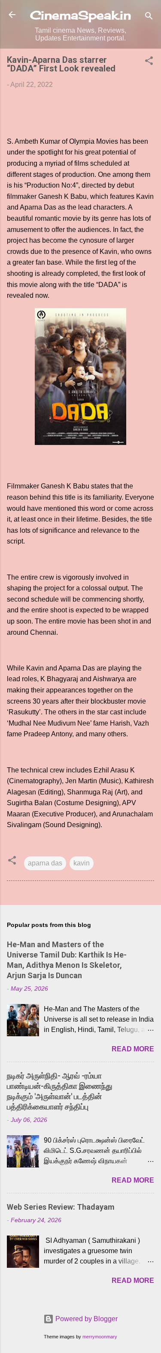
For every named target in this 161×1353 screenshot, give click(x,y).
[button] (149, 62)
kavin (81, 863)
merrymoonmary (99, 1336)
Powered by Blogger (86, 1318)
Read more (133, 1049)
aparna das (45, 863)
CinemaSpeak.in (80, 15)
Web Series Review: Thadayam (61, 1206)
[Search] (149, 17)
